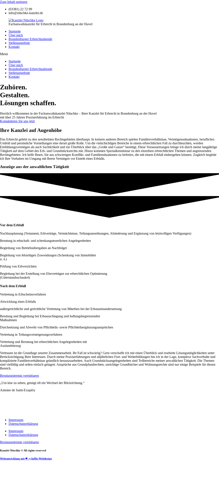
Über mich (16, 35)
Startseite (15, 31)
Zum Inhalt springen (13, 2)
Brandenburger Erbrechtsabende (30, 39)
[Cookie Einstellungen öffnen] (32, 496)
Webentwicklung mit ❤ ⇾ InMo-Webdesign (26, 458)
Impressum (16, 420)
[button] (109, 54)
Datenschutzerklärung (23, 424)
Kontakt (14, 47)
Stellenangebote (19, 43)
